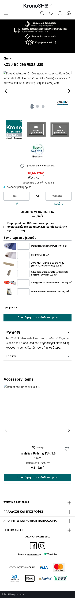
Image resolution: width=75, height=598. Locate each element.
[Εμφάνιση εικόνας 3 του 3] (43, 106)
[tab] (37, 340)
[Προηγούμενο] (6, 91)
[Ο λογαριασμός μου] (60, 14)
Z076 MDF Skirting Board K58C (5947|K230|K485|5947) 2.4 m (47, 264)
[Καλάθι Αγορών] (68, 14)
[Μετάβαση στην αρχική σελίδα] (37, 5)
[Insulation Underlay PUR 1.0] (9, 246)
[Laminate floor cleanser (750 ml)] (9, 292)
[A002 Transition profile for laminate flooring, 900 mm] (9, 273)
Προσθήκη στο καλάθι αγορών (37, 317)
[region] (37, 90)
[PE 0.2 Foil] (9, 255)
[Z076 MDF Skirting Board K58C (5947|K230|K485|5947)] (9, 264)
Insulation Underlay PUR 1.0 (37, 453)
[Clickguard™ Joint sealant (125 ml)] (9, 282)
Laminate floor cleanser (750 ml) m (50, 291)
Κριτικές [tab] (11, 356)
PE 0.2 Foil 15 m (40, 255)
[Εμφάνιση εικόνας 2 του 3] (37, 106)
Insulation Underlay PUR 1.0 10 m (49, 246)
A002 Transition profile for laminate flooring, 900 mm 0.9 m (49, 273)
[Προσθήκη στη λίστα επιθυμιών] (66, 449)
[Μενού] (6, 14)
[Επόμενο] (69, 91)
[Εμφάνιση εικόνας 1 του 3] (32, 106)
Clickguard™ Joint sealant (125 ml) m (51, 282)
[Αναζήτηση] (42, 14)
